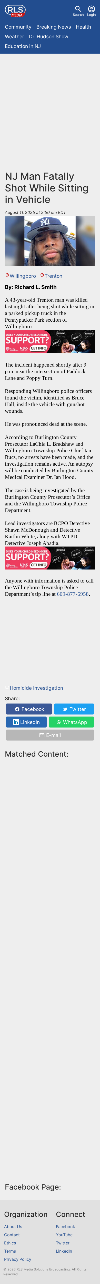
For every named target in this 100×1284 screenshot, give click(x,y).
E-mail (53, 735)
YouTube (64, 1234)
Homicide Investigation (36, 688)
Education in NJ (23, 46)
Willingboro (23, 276)
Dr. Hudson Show (48, 36)
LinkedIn (29, 722)
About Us (13, 1226)
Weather (14, 36)
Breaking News (53, 27)
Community (18, 27)
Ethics (10, 1243)
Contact (12, 1234)
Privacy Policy (17, 1259)
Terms (10, 1251)
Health (83, 27)
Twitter (77, 709)
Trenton (53, 276)
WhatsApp (74, 722)
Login (91, 15)
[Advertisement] (50, 108)
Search (78, 15)
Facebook (32, 709)
